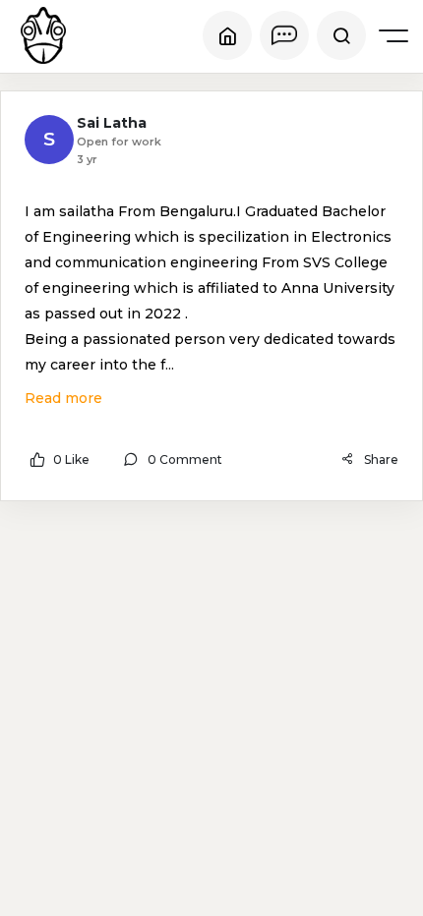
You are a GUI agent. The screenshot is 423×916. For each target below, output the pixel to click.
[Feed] (227, 35)
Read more (63, 398)
